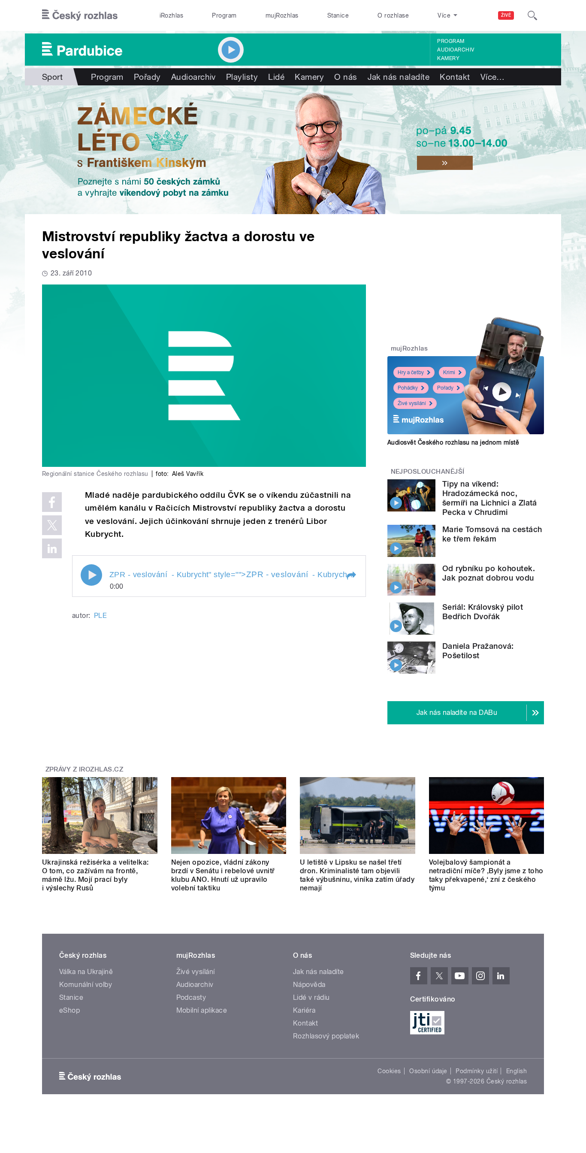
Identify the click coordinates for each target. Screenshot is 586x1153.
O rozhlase (393, 15)
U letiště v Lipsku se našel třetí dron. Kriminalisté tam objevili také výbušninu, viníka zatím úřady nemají (357, 875)
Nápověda (309, 985)
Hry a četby (411, 372)
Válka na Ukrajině (86, 972)
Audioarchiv (455, 50)
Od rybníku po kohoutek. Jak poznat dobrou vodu (488, 573)
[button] (351, 576)
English (516, 1071)
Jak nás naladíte (399, 77)
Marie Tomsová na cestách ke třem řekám (492, 534)
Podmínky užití (477, 1071)
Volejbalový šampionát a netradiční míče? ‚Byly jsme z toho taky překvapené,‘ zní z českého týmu (486, 875)
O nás (345, 77)
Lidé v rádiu (311, 997)
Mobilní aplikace (201, 1010)
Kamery (448, 58)
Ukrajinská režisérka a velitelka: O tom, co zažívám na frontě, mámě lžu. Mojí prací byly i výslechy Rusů (95, 875)
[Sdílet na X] (52, 525)
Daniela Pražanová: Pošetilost (478, 651)
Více (492, 77)
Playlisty (242, 77)
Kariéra (304, 1010)
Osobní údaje (428, 1071)
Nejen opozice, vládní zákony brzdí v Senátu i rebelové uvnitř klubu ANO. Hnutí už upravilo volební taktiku (223, 875)
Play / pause (91, 575)
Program (224, 15)
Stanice (338, 15)
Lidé (276, 77)
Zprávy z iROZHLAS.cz (84, 769)
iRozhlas (172, 15)
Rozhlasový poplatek (326, 1036)
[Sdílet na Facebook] (52, 502)
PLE (100, 615)
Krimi (449, 372)
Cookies (389, 1071)
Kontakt (455, 77)
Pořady (147, 77)
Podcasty (191, 997)
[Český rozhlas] (80, 15)
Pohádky (408, 388)
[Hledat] (532, 15)
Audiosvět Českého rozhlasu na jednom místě (453, 442)
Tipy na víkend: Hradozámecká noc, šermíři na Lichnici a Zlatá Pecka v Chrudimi (489, 498)
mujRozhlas (282, 15)
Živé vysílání (412, 403)
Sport (52, 77)
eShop (69, 1010)
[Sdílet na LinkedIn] (52, 548)
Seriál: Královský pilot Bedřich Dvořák (482, 611)
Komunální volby (85, 985)
